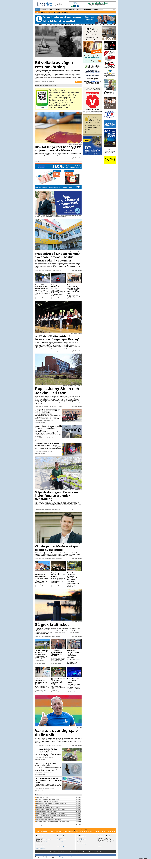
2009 (66, 831)
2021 (99, 831)
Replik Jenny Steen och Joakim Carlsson (57, 390)
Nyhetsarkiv (44, 12)
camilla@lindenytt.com (48, 841)
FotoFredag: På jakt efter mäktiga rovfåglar (45, 765)
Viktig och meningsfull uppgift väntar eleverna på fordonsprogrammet (47, 412)
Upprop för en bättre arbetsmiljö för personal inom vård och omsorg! (48, 428)
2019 (94, 831)
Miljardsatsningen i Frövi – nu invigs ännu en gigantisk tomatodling (56, 495)
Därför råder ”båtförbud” (42, 797)
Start (37, 9)
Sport (51, 9)
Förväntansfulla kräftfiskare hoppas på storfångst (46, 750)
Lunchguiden (59, 9)
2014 (80, 831)
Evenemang (87, 9)
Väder (58, 12)
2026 (113, 831)
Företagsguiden (70, 9)
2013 (77, 831)
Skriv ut (79, 82)
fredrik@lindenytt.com (50, 85)
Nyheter (38, 12)
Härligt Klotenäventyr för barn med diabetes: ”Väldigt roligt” (51, 813)
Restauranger (51, 12)
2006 (57, 831)
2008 (63, 831)
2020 (96, 831)
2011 (71, 831)
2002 (46, 831)
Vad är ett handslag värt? (42, 805)
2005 (55, 831)
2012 (74, 831)
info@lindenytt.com (61, 839)
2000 (41, 831)
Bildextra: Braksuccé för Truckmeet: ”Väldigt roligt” (49, 819)
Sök (114, 9)
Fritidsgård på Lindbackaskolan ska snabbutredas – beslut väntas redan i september (57, 257)
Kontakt (96, 9)
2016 (85, 831)
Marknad (79, 9)
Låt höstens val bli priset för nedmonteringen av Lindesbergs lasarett (48, 780)
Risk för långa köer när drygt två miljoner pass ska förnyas (58, 148)
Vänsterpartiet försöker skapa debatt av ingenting (56, 548)
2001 (43, 831)
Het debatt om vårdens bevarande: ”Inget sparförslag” (57, 337)
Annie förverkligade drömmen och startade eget (48, 807)
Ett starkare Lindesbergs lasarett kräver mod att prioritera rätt (51, 815)
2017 (88, 831)
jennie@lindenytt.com (48, 843)
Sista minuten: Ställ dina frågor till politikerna (47, 801)
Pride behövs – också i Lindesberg (44, 817)
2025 (110, 831)
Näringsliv (44, 9)
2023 (105, 831)
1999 (38, 831)
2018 (91, 831)
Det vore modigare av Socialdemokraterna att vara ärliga (50, 809)
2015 (82, 831)
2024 (108, 831)
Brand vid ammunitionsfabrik (47, 444)
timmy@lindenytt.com (41, 848)
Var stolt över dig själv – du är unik (58, 732)
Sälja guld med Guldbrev (66, 857)
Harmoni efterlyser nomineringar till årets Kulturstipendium (51, 803)
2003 (49, 831)
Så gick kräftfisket (52, 624)
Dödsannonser (65, 12)
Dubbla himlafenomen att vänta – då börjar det (47, 811)
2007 (60, 831)
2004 (52, 831)
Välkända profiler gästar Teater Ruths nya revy (48, 799)
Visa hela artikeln (77, 158)
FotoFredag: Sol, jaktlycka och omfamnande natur (48, 825)
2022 (102, 831)
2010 (69, 831)
